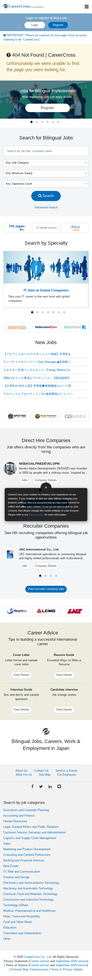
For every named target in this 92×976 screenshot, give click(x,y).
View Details (21, 674)
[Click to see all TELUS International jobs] (46, 227)
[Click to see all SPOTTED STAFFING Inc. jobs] (16, 416)
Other (6, 938)
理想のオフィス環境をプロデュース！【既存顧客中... (38, 378)
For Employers (66, 774)
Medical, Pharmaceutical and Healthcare (29, 910)
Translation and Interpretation (22, 933)
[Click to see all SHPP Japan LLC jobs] (75, 227)
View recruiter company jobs (46, 589)
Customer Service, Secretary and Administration (34, 832)
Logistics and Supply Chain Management (29, 838)
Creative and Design (16, 877)
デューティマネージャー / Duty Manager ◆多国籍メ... (38, 362)
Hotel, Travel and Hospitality (21, 916)
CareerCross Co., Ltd (37, 957)
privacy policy (36, 514)
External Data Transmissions (29, 969)
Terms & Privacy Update (67, 969)
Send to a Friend (66, 770)
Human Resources (15, 821)
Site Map (44, 774)
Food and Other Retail (17, 922)
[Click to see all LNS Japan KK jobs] (75, 610)
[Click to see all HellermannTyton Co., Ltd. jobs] (46, 327)
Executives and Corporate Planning (26, 810)
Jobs (24, 480)
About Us (21, 770)
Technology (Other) (15, 905)
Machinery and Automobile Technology (28, 888)
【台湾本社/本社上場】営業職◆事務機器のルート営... (38, 385)
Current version (39, 961)
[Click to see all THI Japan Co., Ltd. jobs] (16, 227)
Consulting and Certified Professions (26, 854)
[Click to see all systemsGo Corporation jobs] (16, 327)
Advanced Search (46, 207)
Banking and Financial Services (23, 860)
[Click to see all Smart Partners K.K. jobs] (46, 416)
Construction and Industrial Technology (28, 899)
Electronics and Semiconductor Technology (31, 882)
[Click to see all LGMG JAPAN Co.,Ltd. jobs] (46, 610)
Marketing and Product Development (26, 849)
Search (48, 196)
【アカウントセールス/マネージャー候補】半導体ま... (38, 354)
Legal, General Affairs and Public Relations (31, 826)
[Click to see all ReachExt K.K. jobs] (16, 610)
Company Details (46, 480)
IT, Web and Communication (21, 871)
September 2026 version (71, 961)
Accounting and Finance (19, 815)
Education (9, 927)
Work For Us (24, 774)
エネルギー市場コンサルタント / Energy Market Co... (38, 370)
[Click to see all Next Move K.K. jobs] (75, 327)
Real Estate (11, 866)
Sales (7, 843)
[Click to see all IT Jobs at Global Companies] (46, 267)
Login (34, 25)
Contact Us (41, 770)
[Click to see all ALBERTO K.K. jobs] (75, 416)
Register (58, 25)
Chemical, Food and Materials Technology (30, 894)
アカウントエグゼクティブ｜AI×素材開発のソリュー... (39, 394)
